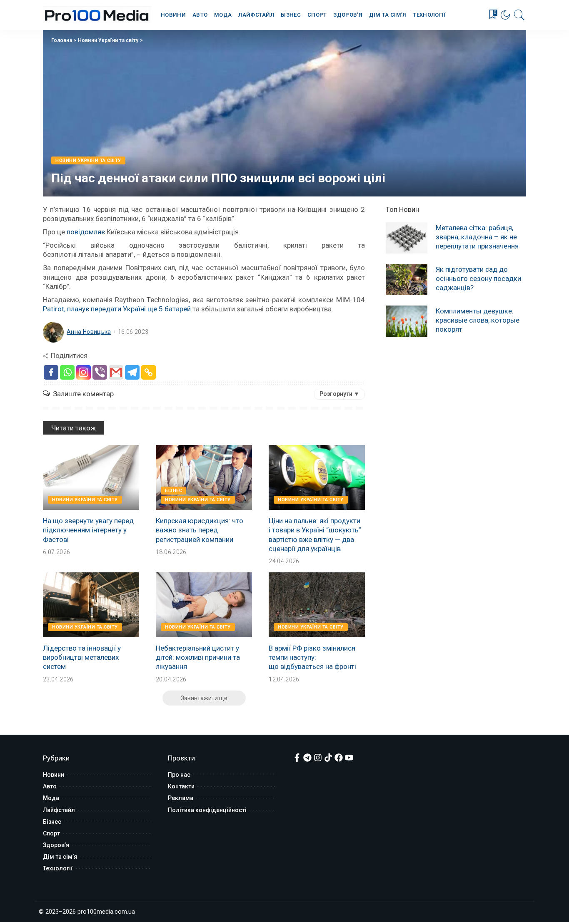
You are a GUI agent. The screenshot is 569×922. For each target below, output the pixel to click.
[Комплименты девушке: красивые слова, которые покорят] (406, 321)
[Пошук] (519, 14)
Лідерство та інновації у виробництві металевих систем (82, 657)
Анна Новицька (89, 332)
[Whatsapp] (67, 372)
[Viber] (99, 372)
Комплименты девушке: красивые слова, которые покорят (477, 320)
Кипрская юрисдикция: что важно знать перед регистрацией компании (199, 530)
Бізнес (173, 490)
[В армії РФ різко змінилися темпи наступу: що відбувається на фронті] (317, 604)
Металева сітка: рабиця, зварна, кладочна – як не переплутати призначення (477, 237)
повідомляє (86, 232)
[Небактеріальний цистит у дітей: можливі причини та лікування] (204, 604)
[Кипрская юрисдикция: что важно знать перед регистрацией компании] (204, 477)
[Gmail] (116, 372)
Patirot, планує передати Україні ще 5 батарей (117, 309)
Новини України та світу (108, 40)
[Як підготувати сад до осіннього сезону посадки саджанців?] (406, 279)
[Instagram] (83, 372)
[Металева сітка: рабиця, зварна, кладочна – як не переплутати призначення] (406, 237)
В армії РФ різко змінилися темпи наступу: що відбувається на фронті (312, 657)
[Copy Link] (148, 372)
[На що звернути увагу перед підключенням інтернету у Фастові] (91, 477)
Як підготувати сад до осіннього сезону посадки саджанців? (478, 278)
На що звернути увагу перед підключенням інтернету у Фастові (88, 530)
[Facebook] (51, 372)
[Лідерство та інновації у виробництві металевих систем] (91, 604)
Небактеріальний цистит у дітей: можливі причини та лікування (198, 657)
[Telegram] (132, 372)
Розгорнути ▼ (339, 393)
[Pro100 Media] (97, 15)
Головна (61, 40)
